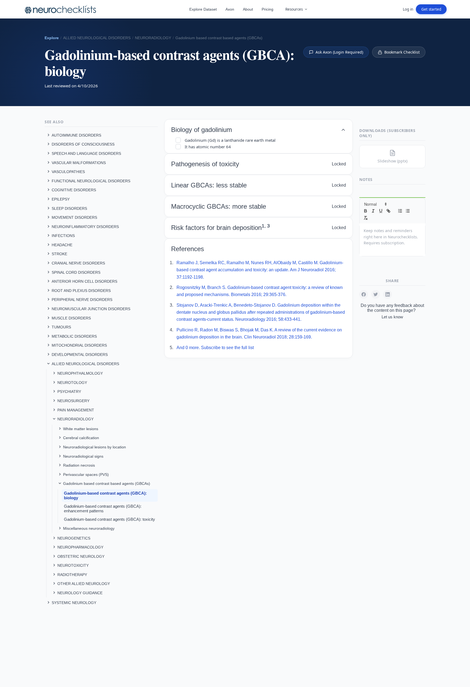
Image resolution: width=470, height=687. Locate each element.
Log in (408, 9)
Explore (52, 38)
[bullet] (408, 211)
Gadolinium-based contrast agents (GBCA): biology (105, 495)
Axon (229, 9)
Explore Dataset (203, 9)
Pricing (267, 9)
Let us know (392, 317)
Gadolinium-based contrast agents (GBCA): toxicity (109, 519)
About (248, 9)
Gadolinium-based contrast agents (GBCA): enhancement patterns (102, 508)
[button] (375, 204)
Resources (294, 9)
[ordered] (400, 211)
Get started (431, 9)
